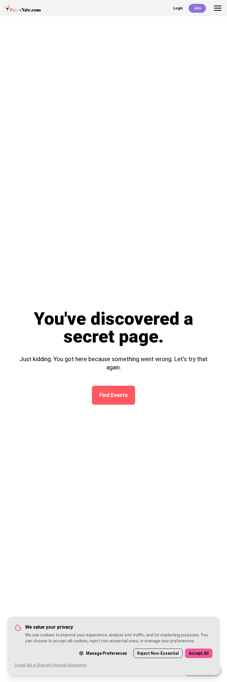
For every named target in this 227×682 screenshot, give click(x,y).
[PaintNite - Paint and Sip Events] (23, 8)
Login (178, 8)
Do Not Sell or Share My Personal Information (50, 665)
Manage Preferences (106, 653)
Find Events (113, 395)
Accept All (199, 653)
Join (197, 8)
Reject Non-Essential (158, 653)
